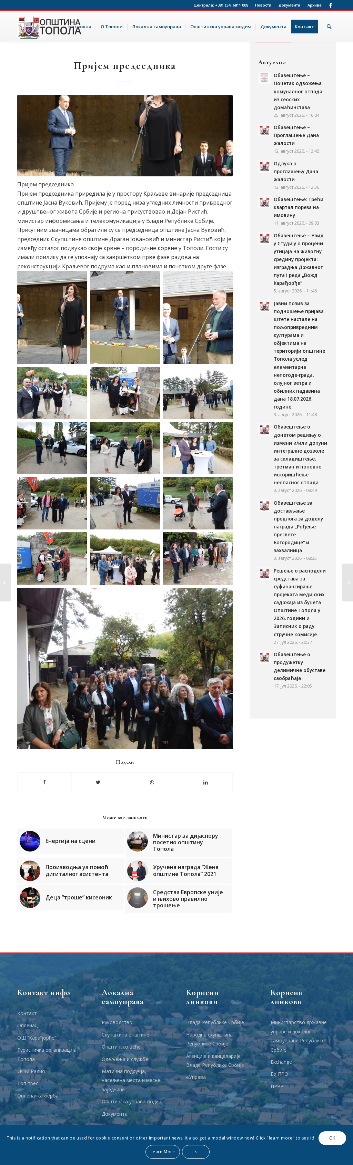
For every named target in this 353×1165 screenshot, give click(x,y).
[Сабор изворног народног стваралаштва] (347, 582)
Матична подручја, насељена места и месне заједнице (131, 1080)
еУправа (196, 1077)
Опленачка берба (38, 1095)
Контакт (27, 1013)
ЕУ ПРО (279, 1074)
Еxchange (281, 1062)
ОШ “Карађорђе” (36, 1037)
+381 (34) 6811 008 (231, 5)
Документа (289, 5)
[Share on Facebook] (44, 782)
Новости (263, 5)
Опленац (27, 1025)
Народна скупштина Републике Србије (209, 1039)
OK (332, 1138)
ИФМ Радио (31, 1071)
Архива (314, 5)
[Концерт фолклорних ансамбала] (5, 582)
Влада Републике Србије (215, 1022)
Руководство (117, 1022)
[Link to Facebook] (330, 5)
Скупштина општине (125, 1034)
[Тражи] (329, 26)
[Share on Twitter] (98, 782)
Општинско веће (121, 1046)
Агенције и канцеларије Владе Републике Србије (215, 1060)
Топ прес (27, 1083)
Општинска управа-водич (131, 1101)
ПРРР (277, 1086)
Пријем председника (125, 65)
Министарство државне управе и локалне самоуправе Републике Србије (299, 1036)
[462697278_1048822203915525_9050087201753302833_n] (125, 135)
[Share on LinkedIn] (205, 782)
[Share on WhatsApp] (152, 782)
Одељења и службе (125, 1059)
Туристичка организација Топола (47, 1054)
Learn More (163, 1152)
